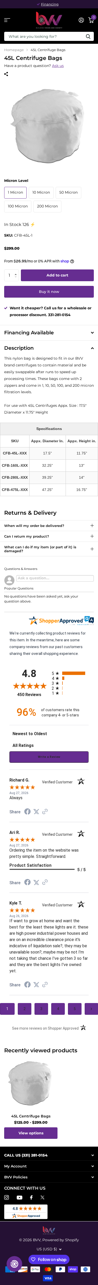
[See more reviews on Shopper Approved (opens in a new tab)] (45, 812)
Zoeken (88, 36)
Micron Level (16, 180)
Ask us (58, 65)
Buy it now (49, 291)
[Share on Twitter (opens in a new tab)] (36, 812)
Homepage (14, 50)
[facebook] (31, 1197)
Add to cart (57, 275)
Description (19, 348)
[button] (16, 271)
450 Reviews (33, 694)
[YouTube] (19, 1198)
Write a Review (49, 757)
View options (31, 1133)
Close (49, 1155)
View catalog (7, 20)
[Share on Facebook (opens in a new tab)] (27, 812)
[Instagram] (6, 1197)
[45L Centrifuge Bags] (30, 1083)
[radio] (70, 673)
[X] (42, 1197)
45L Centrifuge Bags (30, 1116)
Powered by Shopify (60, 1240)
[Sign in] (81, 20)
